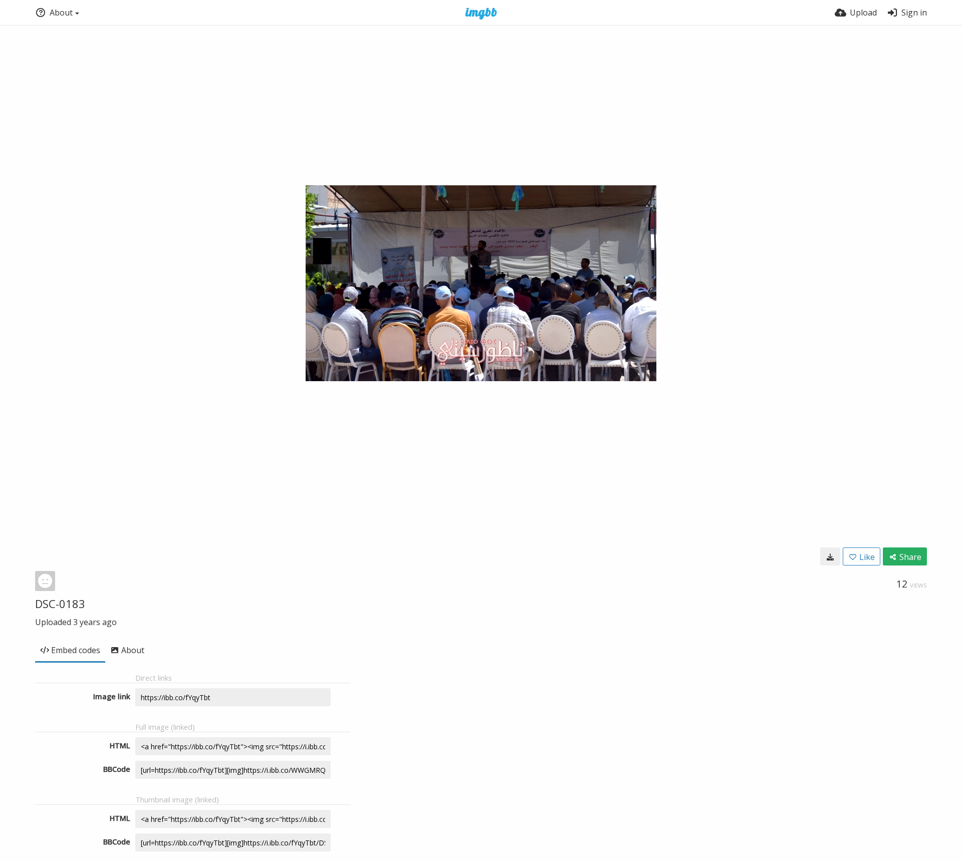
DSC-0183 (60, 603)
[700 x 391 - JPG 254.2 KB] (830, 556)
